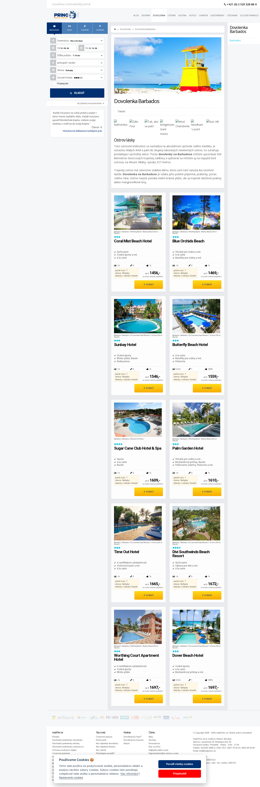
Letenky (172, 15)
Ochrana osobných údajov (64, 750)
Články (152, 732)
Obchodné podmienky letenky (66, 743)
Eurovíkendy (217, 15)
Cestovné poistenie (61, 753)
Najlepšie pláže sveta (158, 750)
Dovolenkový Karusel (133, 740)
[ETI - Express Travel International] (102, 718)
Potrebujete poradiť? (105, 753)
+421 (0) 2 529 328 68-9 (241, 4)
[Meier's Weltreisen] (166, 718)
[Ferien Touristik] (112, 718)
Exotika (182, 15)
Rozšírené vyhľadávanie (89, 103)
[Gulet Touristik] (124, 718)
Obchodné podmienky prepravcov (68, 746)
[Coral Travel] (82, 718)
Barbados (235, 40)
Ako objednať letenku (105, 746)
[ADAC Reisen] (54, 718)
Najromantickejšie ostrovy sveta (163, 753)
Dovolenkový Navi (132, 737)
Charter (203, 15)
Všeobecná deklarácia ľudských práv (82, 130)
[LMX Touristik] (157, 718)
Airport (127, 743)
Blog (136, 15)
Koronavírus (154, 743)
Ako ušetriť (101, 750)
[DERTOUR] (94, 718)
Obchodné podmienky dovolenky (67, 740)
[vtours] (188, 718)
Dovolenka (159, 15)
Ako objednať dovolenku (107, 743)
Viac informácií (129, 773)
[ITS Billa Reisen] (135, 718)
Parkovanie (101, 740)
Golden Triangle (249, 15)
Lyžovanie (232, 15)
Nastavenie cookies (71, 777)
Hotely (192, 15)
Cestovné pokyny (104, 737)
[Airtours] (65, 718)
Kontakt (55, 737)
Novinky (146, 15)
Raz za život (154, 746)
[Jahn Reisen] (146, 718)
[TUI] (175, 718)
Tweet (121, 111)
